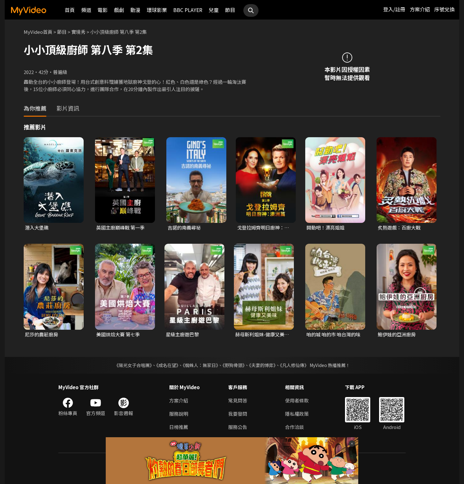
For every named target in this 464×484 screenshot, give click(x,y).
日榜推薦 (178, 427)
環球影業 (157, 10)
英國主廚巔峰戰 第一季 (120, 227)
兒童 (214, 10)
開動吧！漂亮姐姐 (325, 227)
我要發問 (237, 413)
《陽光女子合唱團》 (133, 365)
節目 (230, 10)
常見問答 (237, 400)
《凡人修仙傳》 (294, 365)
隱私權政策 (297, 413)
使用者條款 (297, 400)
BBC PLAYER (187, 10)
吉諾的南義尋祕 (184, 227)
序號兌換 (444, 9)
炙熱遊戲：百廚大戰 (399, 227)
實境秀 (78, 31)
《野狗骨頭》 (234, 365)
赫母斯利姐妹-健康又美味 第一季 (262, 334)
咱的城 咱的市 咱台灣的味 (333, 334)
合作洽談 (294, 427)
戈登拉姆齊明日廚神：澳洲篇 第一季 (263, 227)
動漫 (135, 10)
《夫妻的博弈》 (262, 365)
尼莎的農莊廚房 (41, 334)
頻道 (86, 10)
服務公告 (237, 427)
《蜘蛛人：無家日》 (200, 365)
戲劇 (119, 10)
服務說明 (178, 413)
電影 (103, 10)
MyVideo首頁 (38, 31)
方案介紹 (420, 9)
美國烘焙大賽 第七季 (118, 334)
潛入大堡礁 (37, 227)
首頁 (70, 10)
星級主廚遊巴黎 (182, 334)
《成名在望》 (167, 365)
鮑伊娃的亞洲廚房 (397, 334)
